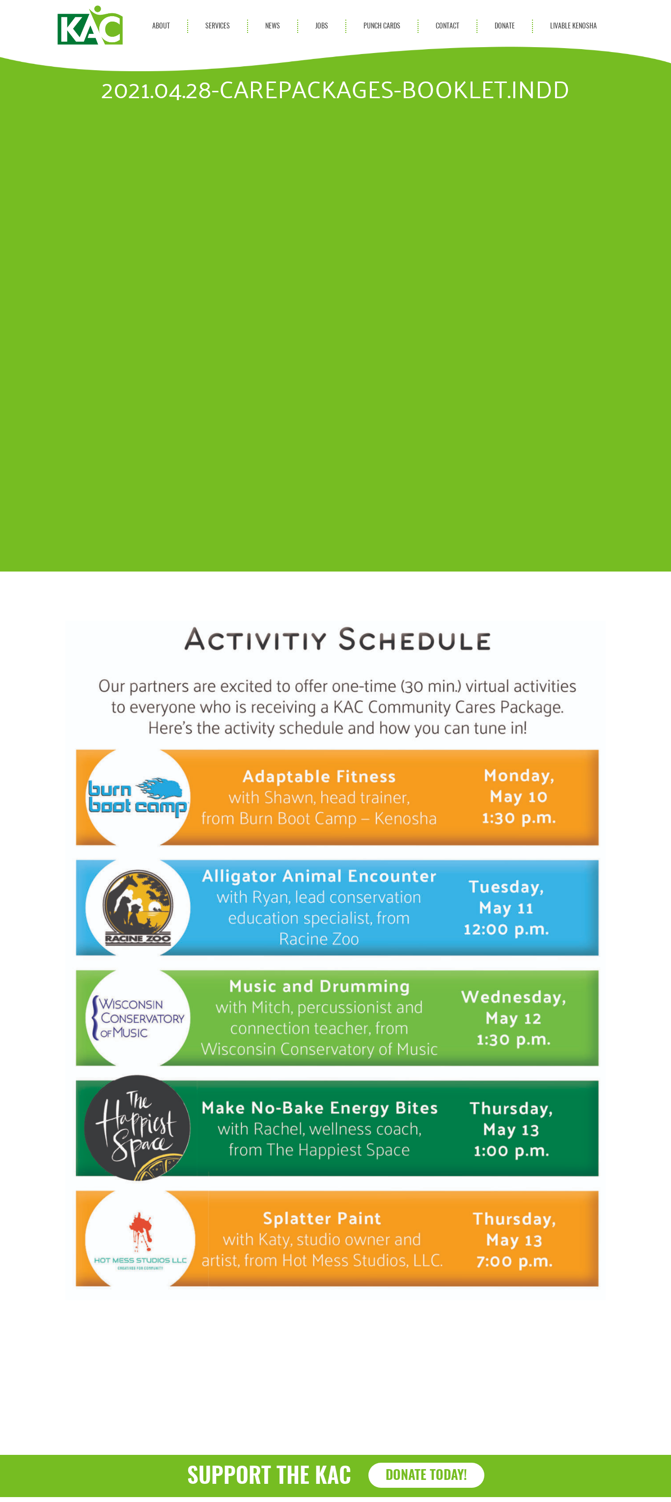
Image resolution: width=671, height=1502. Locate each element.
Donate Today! (426, 1475)
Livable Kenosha (573, 26)
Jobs (321, 26)
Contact (447, 26)
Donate (505, 26)
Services (217, 26)
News (272, 26)
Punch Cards (381, 26)
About (161, 26)
